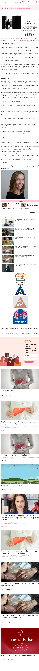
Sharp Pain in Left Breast (6, 327)
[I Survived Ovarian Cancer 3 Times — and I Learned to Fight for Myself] (8, 240)
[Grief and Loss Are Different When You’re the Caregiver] (23, 204)
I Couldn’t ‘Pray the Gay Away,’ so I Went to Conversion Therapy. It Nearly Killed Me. (26, 265)
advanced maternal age (27, 121)
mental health (17, 208)
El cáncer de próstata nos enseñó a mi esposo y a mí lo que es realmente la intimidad (19, 616)
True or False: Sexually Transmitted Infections (18, 655)
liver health (3, 430)
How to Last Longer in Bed (32, 328)
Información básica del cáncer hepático (16, 455)
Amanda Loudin (27, 30)
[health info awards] (20, 316)
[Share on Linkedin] (31, 35)
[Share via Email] (33, 35)
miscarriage (20, 15)
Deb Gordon (4, 489)
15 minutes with (4, 526)
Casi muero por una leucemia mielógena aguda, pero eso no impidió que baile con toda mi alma (25, 256)
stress (25, 208)
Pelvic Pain (6, 328)
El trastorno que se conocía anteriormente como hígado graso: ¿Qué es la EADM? (19, 552)
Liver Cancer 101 (7, 390)
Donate (27, 8)
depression (21, 208)
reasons (20, 71)
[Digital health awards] (20, 277)
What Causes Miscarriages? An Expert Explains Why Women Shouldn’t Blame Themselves (25, 220)
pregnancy (23, 109)
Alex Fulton (4, 558)
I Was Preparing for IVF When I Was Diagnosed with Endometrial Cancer (14, 205)
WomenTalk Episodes (6, 8)
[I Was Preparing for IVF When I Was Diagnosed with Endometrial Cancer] (4, 204)
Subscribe (14, 8)
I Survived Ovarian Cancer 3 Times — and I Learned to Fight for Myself (26, 238)
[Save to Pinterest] (29, 35)
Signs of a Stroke (14, 327)
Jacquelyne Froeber (5, 659)
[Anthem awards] (20, 302)
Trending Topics (5, 326)
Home (17, 15)
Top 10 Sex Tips (20, 327)
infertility (32, 94)
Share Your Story (21, 8)
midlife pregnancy (11, 208)
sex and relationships (5, 624)
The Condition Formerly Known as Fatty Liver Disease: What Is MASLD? (18, 423)
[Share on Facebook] (25, 35)
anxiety (27, 208)
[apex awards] (20, 289)
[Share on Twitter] (27, 35)
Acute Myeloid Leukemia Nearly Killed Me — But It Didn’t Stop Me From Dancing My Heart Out (25, 247)
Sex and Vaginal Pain (12, 328)
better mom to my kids (21, 133)
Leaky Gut (26, 327)
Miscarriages (3, 71)
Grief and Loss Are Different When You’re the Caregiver (32, 205)
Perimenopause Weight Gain (22, 328)
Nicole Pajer (4, 524)
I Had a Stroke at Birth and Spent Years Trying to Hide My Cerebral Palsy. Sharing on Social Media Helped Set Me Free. (25, 229)
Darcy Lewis (4, 395)
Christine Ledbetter (5, 589)
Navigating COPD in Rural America (14, 485)
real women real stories (9, 209)
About (34, 2)
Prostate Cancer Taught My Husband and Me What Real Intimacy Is (20, 584)
